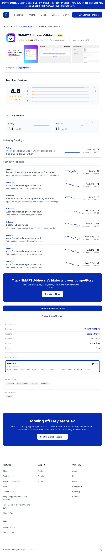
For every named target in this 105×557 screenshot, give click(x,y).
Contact (55, 15)
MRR (5, 486)
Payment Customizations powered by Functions (30, 198)
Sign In (66, 15)
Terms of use (8, 532)
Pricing (32, 15)
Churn (5, 471)
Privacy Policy (9, 527)
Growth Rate (8, 491)
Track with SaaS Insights (53, 316)
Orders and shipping (26, 26)
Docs (43, 15)
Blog (74, 476)
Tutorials (41, 476)
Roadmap (76, 491)
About (74, 471)
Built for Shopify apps (17, 225)
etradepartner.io (92, 334)
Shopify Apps (8, 513)
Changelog (77, 486)
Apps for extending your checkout (23, 185)
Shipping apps (23, 68)
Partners (76, 497)
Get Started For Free (89, 15)
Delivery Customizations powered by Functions (30, 172)
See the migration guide (52, 437)
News (74, 481)
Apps (13, 26)
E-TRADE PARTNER (91, 329)
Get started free (52, 294)
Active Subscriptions (11, 481)
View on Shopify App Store (52, 308)
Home (5, 26)
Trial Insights (8, 476)
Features (18, 15)
